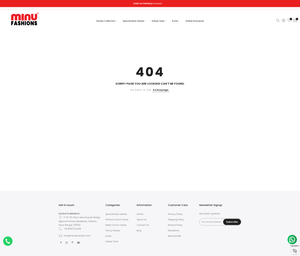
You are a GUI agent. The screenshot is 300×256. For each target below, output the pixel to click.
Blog (139, 230)
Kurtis (175, 21)
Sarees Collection (105, 21)
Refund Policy (175, 225)
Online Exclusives (194, 21)
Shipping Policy (176, 219)
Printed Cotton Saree (116, 219)
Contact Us (143, 225)
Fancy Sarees (112, 230)
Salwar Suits (158, 21)
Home (140, 214)
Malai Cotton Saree (115, 225)
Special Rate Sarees (133, 21)
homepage (161, 89)
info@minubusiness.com (77, 235)
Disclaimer (173, 230)
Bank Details (174, 236)
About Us (141, 219)
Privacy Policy (175, 214)
